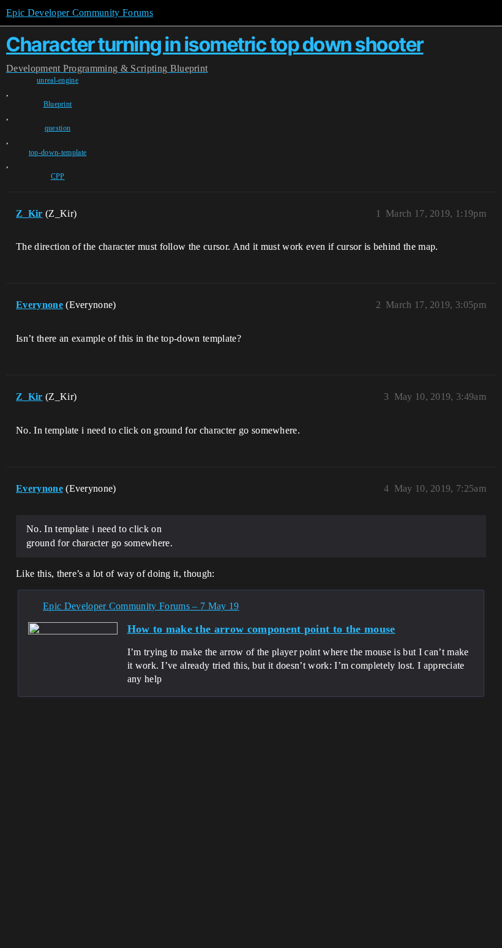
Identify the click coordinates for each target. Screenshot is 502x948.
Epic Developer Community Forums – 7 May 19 (141, 606)
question (58, 128)
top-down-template (57, 152)
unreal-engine (57, 80)
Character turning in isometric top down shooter (215, 44)
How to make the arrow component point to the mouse (261, 629)
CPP (58, 176)
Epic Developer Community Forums (79, 12)
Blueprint (57, 104)
